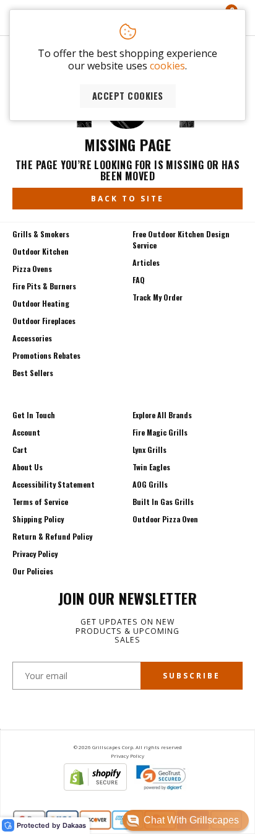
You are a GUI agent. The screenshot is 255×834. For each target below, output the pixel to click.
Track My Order (157, 297)
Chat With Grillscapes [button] (191, 820)
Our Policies (32, 571)
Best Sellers (32, 372)
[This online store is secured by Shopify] (95, 787)
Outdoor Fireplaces (44, 320)
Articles (146, 262)
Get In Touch (33, 415)
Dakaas (74, 825)
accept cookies (127, 95)
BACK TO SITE (127, 198)
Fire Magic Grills (160, 432)
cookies (167, 65)
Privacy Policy (35, 553)
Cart (19, 449)
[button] (186, 820)
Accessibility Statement (53, 484)
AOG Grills (150, 484)
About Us (27, 467)
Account (26, 432)
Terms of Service (40, 501)
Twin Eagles (151, 467)
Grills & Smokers (40, 234)
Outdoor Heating (40, 303)
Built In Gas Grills (163, 501)
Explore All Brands (162, 415)
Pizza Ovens (32, 268)
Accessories (32, 338)
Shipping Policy (38, 519)
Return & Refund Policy (52, 536)
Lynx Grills (149, 449)
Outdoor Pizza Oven (165, 519)
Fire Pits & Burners (44, 286)
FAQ (138, 279)
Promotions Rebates (46, 355)
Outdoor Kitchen (40, 251)
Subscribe (191, 675)
